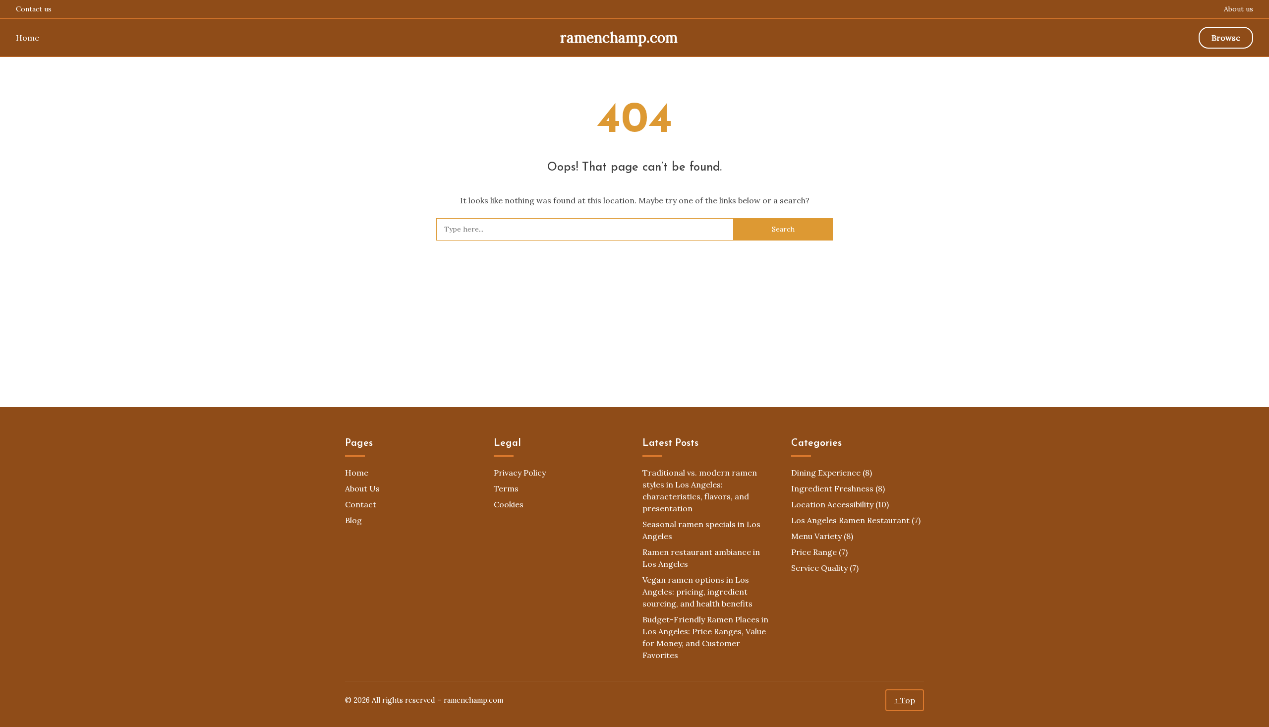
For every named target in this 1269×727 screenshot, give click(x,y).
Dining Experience (826, 473)
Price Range (814, 552)
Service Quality (819, 568)
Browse (1225, 38)
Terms (506, 488)
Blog (353, 520)
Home (27, 38)
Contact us (34, 8)
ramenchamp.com (619, 38)
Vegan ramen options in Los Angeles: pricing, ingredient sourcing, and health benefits (697, 591)
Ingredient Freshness (832, 488)
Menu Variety (816, 536)
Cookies (508, 504)
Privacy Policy (520, 473)
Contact (360, 504)
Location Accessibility (832, 504)
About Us (362, 488)
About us (1238, 8)
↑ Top (904, 700)
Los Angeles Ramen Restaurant (850, 520)
